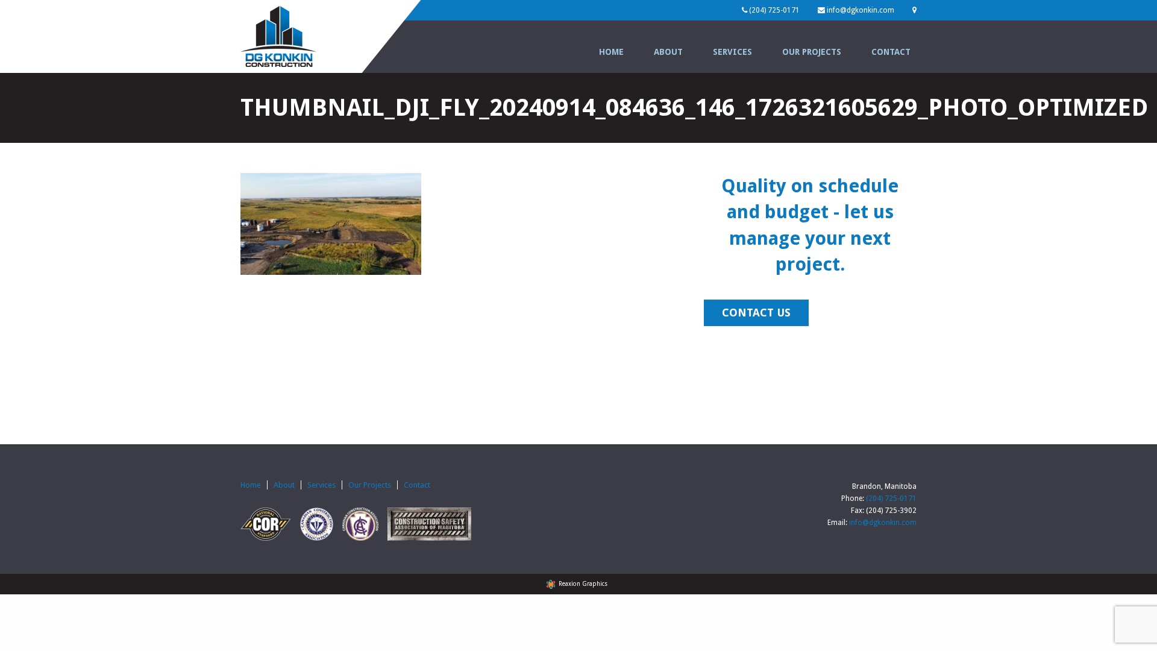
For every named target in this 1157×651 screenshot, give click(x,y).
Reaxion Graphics (583, 583)
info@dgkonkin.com (883, 522)
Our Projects (811, 52)
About (668, 52)
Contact (891, 52)
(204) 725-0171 (891, 498)
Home (611, 52)
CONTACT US (756, 312)
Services (732, 52)
